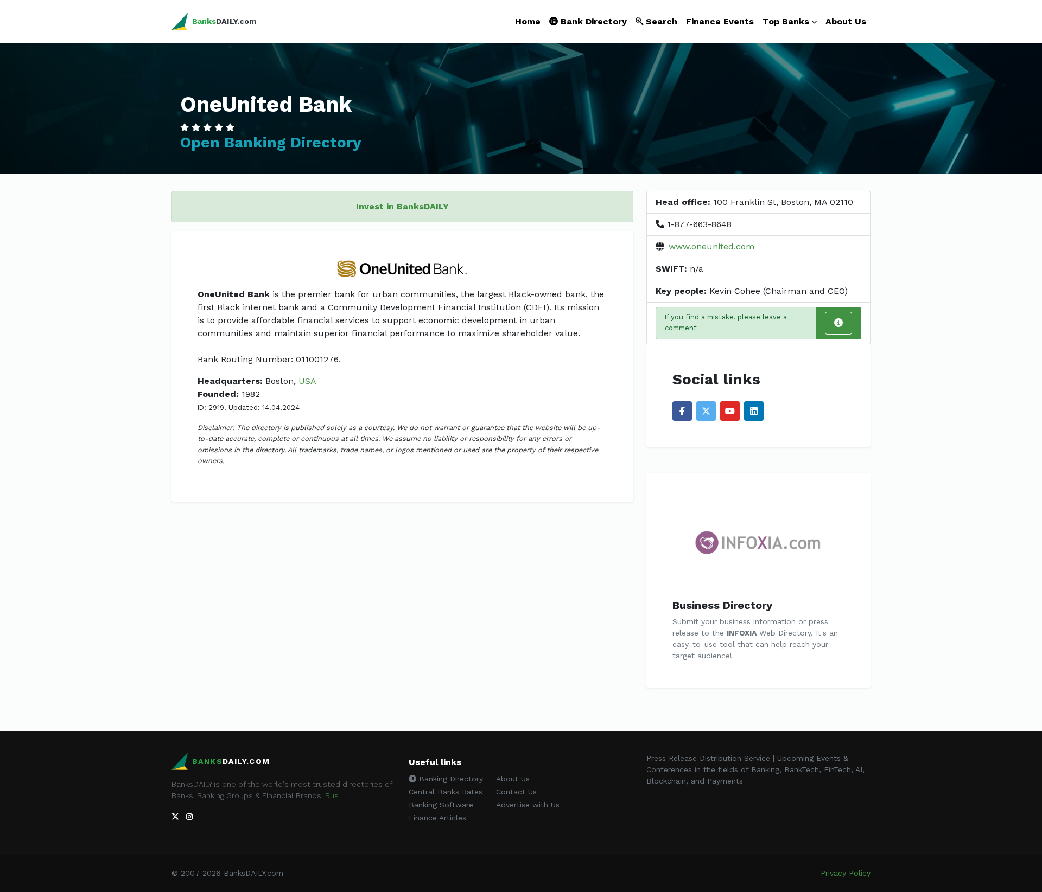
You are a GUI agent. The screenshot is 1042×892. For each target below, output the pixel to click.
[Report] (838, 323)
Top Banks (786, 21)
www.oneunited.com (711, 246)
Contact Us (516, 791)
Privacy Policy (846, 873)
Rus (332, 795)
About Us (845, 21)
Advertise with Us (528, 804)
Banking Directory (449, 778)
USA (307, 381)
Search (660, 21)
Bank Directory (592, 21)
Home (528, 21)
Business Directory (722, 605)
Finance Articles (437, 817)
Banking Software (441, 804)
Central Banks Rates (445, 791)
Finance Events (720, 21)
